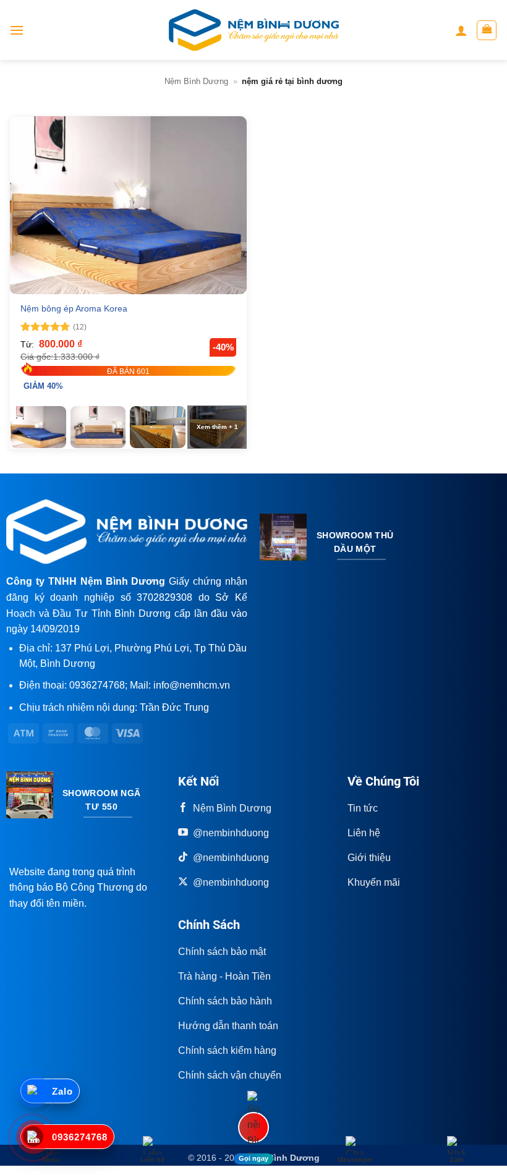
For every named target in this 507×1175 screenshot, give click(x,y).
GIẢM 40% (43, 386)
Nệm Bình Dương (196, 81)
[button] (16, 30)
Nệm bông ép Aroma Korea (73, 308)
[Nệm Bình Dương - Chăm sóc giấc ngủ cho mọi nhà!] (254, 30)
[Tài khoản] (461, 30)
